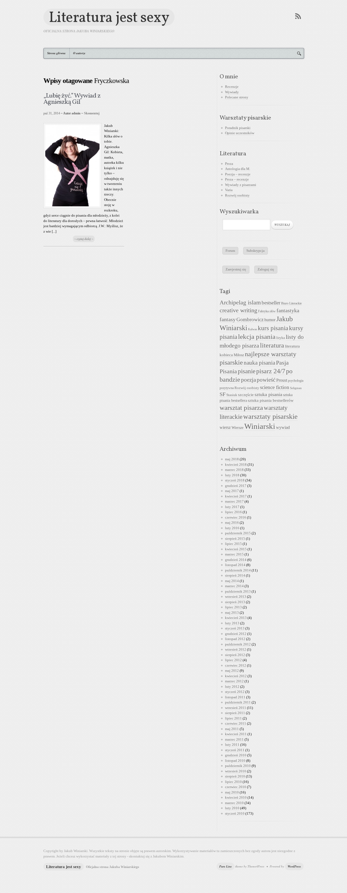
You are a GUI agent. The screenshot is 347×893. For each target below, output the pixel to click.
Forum (230, 251)
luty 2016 (232, 528)
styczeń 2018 (235, 480)
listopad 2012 (235, 639)
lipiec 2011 (233, 718)
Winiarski (259, 426)
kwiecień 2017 (236, 496)
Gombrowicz (250, 319)
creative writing (238, 310)
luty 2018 (232, 475)
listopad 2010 (235, 761)
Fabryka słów (267, 311)
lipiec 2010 (233, 782)
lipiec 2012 (233, 660)
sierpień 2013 (235, 602)
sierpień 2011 (235, 713)
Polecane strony (236, 97)
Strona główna (56, 53)
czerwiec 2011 (235, 723)
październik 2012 (238, 644)
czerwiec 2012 (235, 665)
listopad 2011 (235, 697)
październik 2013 (238, 591)
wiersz (225, 427)
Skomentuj (91, 113)
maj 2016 (232, 523)
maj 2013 (232, 613)
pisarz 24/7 (270, 371)
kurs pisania (273, 328)
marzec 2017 (234, 501)
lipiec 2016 (233, 512)
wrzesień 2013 (235, 597)
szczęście (246, 394)
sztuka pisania (268, 394)
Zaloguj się (266, 269)
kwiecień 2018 (236, 464)
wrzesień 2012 (235, 649)
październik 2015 (238, 533)
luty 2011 (232, 745)
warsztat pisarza (241, 407)
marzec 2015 (234, 554)
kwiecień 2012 (236, 676)
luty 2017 (232, 507)
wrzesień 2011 (235, 708)
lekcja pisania (256, 336)
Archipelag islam (240, 302)
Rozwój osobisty (237, 195)
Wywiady (232, 92)
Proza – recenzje (237, 179)
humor (269, 319)
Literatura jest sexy (109, 17)
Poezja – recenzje (237, 174)
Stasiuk (231, 395)
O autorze (79, 53)
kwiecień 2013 (236, 618)
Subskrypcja (255, 251)
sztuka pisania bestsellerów (271, 400)
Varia (229, 190)
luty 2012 (232, 687)
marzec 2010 (234, 803)
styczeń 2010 (235, 813)
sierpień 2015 (235, 539)
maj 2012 (232, 671)
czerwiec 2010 (235, 787)
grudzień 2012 (235, 634)
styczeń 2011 (235, 750)
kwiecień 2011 (236, 734)
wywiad (283, 427)
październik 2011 (238, 702)
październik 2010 (238, 766)
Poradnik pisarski (237, 128)
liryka (280, 338)
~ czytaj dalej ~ (83, 239)
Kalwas (252, 329)
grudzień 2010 (235, 755)
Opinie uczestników (239, 133)
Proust (281, 380)
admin (76, 113)
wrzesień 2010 (235, 771)
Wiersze (237, 427)
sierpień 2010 (235, 776)
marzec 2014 (234, 586)
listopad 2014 (235, 565)
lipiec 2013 (233, 607)
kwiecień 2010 (236, 797)
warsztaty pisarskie (270, 416)
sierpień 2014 (235, 575)
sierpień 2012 (235, 655)
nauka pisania (259, 362)
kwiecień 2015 (236, 549)
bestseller (271, 303)
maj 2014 (232, 581)
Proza (229, 164)
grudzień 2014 (235, 560)
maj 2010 (232, 792)
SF (223, 394)
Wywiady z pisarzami (240, 185)
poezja (248, 380)
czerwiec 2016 (235, 517)
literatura (272, 345)
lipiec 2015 (233, 544)
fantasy (228, 319)
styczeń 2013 (235, 628)
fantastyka (288, 310)
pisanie (246, 371)
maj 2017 (232, 491)
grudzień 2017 (235, 486)
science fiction (274, 387)
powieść (266, 380)
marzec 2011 (234, 739)
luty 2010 (232, 808)
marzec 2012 (234, 681)
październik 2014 (238, 570)
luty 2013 (232, 623)
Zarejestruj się (236, 269)
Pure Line (225, 866)
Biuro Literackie (291, 303)
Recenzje (232, 87)
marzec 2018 (234, 470)
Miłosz (239, 355)
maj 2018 (232, 459)
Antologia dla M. (237, 169)
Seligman (296, 388)
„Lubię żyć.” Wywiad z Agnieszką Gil (71, 99)
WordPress (294, 866)
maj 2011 (232, 729)
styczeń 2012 (235, 692)
